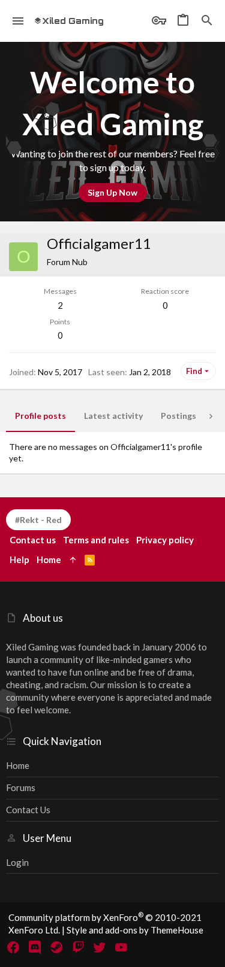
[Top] (73, 560)
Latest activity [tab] (113, 415)
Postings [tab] (178, 415)
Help (19, 559)
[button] (18, 21)
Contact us (28, 809)
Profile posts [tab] (40, 415)
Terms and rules (96, 539)
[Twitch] (78, 947)
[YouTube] (121, 947)
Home (17, 765)
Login (17, 862)
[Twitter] (99, 947)
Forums (20, 787)
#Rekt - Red (38, 520)
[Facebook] (13, 947)
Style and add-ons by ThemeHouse (135, 930)
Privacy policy (165, 539)
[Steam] (56, 947)
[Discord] (35, 947)
